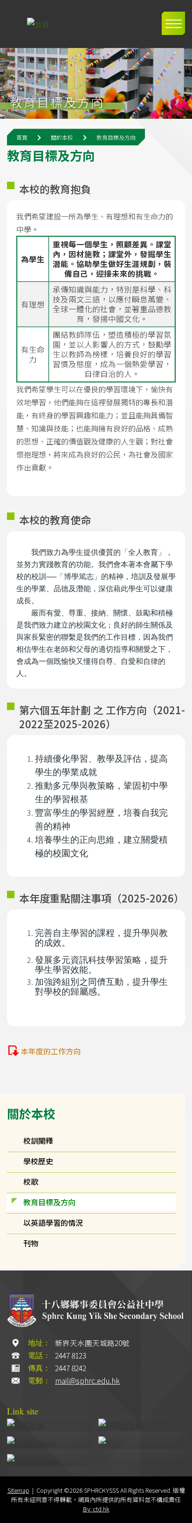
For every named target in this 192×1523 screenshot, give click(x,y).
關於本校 (31, 1113)
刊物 (30, 1243)
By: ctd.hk (96, 1508)
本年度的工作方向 (51, 1051)
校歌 (30, 1181)
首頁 (21, 137)
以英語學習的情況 (53, 1222)
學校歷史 (38, 1161)
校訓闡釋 (38, 1140)
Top (180, 1512)
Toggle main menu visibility (173, 23)
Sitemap (18, 1490)
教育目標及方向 (49, 1202)
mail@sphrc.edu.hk (87, 1381)
